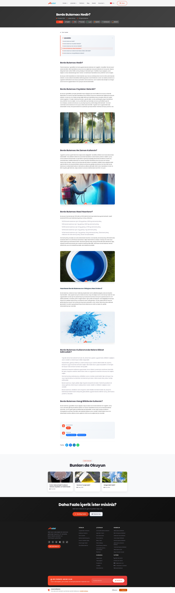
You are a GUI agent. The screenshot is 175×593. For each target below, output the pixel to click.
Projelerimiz (99, 563)
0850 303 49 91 (118, 558)
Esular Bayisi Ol (55, 546)
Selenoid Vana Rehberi (119, 535)
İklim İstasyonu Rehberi (119, 533)
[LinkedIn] (56, 542)
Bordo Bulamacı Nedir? (69, 41)
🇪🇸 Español (96, 22)
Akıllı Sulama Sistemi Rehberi (119, 543)
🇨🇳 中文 (74, 22)
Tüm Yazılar (65, 32)
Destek (94, 3)
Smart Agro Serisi (83, 543)
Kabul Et (124, 590)
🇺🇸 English (67, 22)
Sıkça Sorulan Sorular (119, 552)
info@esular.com (119, 563)
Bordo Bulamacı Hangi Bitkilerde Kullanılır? (74, 53)
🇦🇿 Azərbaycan (105, 22)
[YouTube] (60, 542)
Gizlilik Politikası (84, 591)
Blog (88, 3)
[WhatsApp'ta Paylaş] (77, 445)
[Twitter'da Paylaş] (66, 445)
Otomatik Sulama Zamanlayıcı (100, 548)
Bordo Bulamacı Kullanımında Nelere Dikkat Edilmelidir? (77, 51)
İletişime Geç (97, 514)
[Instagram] (52, 542)
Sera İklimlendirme (83, 545)
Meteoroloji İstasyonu (84, 538)
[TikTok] (67, 542)
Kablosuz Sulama (83, 533)
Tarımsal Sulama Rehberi (120, 547)
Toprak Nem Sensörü (84, 530)
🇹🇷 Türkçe (59, 22)
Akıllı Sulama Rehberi (119, 530)
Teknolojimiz (99, 560)
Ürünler (64, 3)
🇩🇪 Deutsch (115, 22)
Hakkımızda (99, 558)
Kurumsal (100, 3)
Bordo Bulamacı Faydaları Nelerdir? (72, 43)
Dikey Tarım (99, 540)
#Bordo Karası (81, 435)
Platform (82, 3)
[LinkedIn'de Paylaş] (74, 445)
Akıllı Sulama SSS (118, 549)
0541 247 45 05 (119, 560)
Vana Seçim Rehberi (119, 538)
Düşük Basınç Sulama (101, 545)
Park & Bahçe (99, 543)
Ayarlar (115, 590)
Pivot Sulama (99, 538)
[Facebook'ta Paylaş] (70, 445)
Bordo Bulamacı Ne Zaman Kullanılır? (73, 46)
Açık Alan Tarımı (100, 533)
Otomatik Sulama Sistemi (102, 530)
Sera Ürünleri (82, 535)
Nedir (68, 428)
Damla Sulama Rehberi (119, 540)
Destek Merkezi (119, 568)
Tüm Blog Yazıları (81, 514)
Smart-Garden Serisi (84, 540)
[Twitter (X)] (63, 542)
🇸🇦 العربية (89, 22)
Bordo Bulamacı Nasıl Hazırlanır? (72, 48)
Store (123, 3)
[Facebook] (49, 542)
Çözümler (73, 3)
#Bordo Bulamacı (71, 435)
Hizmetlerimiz (99, 568)
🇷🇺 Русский (81, 22)
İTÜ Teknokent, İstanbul (121, 565)
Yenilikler (98, 565)
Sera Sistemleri (100, 535)
